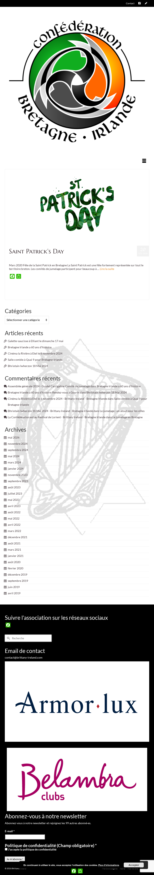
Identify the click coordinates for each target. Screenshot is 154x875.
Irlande (80, 292)
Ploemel (20, 296)
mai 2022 (13, 518)
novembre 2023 (17, 474)
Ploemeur (29, 296)
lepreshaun (94, 292)
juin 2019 (14, 587)
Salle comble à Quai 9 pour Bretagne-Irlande (35, 359)
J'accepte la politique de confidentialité (31, 849)
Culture (27, 258)
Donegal (128, 288)
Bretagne (41, 288)
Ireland (62, 292)
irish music (71, 292)
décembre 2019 (17, 574)
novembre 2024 (17, 443)
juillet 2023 (15, 493)
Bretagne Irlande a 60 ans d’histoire (30, 347)
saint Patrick (50, 296)
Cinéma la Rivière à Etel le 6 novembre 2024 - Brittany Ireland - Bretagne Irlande (57, 398)
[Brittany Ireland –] (77, 81)
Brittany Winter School (56, 288)
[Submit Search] (8, 638)
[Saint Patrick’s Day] (77, 206)
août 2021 (14, 543)
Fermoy (136, 288)
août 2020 (14, 562)
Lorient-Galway (114, 292)
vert (99, 296)
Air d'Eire (32, 288)
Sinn (80, 296)
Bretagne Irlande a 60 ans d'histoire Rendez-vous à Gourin (43, 392)
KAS (86, 292)
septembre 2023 (18, 481)
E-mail (10, 831)
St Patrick (86, 296)
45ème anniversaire (18, 288)
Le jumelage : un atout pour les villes (122, 411)
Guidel (55, 292)
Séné (75, 296)
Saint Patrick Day (64, 296)
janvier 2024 (15, 468)
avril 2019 (14, 593)
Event (35, 258)
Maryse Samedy (128, 292)
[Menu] (144, 161)
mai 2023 (13, 499)
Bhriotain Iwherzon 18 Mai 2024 (28, 366)
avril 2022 (14, 524)
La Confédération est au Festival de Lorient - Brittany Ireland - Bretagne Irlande (56, 417)
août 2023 (14, 487)
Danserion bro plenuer (114, 288)
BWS (70, 288)
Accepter (134, 865)
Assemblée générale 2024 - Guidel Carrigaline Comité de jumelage (49, 386)
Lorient (102, 292)
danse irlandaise (95, 288)
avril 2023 (14, 506)
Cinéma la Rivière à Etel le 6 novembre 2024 (35, 353)
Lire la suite (107, 268)
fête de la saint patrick (34, 292)
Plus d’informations (108, 865)
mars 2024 (14, 462)
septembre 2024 (18, 450)
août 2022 (14, 512)
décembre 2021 (17, 537)
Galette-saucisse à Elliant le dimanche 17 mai (35, 341)
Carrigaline (78, 288)
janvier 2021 (15, 555)
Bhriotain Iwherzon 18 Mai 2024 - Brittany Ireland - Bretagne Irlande (50, 411)
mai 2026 (13, 437)
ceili (86, 288)
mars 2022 (14, 531)
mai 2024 (13, 456)
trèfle (94, 296)
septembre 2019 (18, 580)
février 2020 (15, 568)
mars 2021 (14, 549)
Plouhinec (39, 296)
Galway (48, 292)
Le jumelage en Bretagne (127, 417)
